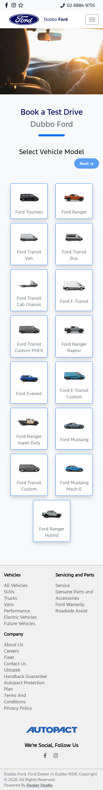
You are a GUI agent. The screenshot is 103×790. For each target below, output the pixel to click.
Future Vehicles (19, 623)
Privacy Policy (18, 708)
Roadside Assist (71, 611)
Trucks (10, 598)
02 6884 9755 (81, 5)
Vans (9, 604)
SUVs (9, 592)
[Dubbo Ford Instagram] (14, 5)
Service (62, 585)
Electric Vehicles (20, 617)
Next (84, 163)
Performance (17, 611)
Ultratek (12, 670)
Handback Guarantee (25, 676)
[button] (92, 19)
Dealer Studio (40, 785)
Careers (11, 651)
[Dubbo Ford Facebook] (7, 5)
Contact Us (15, 664)
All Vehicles (15, 585)
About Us (13, 645)
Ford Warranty (70, 604)
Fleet (9, 657)
